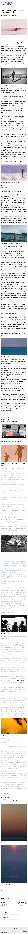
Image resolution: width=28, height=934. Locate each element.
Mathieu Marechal (6, 182)
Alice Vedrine (16, 86)
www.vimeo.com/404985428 (9, 421)
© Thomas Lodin (16, 182)
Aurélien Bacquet (7, 15)
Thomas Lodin (7, 443)
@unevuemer (16, 295)
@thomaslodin (5, 418)
